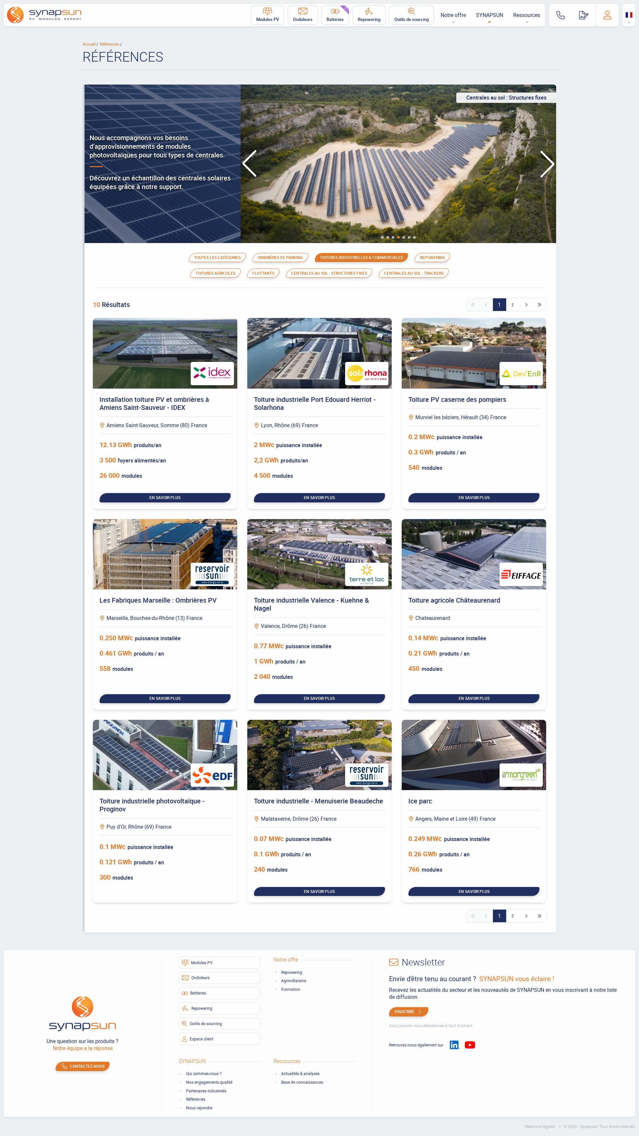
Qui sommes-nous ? (204, 1073)
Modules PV (267, 19)
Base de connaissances (302, 1082)
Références (110, 44)
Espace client (201, 1038)
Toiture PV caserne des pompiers (457, 399)
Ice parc (420, 800)
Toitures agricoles (215, 273)
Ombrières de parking (280, 257)
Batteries (337, 14)
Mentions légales (540, 1126)
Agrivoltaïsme (293, 980)
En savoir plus (164, 497)
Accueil (90, 44)
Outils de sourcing (411, 19)
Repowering (369, 19)
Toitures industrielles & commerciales (361, 257)
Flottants (263, 273)
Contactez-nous (87, 1066)
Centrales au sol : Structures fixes (329, 273)
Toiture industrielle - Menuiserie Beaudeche (318, 800)
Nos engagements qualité (209, 1082)
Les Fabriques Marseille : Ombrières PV (158, 600)
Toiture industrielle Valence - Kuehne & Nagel (311, 604)
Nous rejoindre (199, 1107)
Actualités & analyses (300, 1073)
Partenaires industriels (206, 1090)
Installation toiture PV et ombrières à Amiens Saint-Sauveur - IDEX (154, 403)
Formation (290, 989)
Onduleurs (303, 19)
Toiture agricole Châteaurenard (454, 600)
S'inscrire (404, 1011)
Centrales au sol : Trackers (414, 273)
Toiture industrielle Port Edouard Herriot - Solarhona (315, 403)
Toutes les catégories (217, 257)
